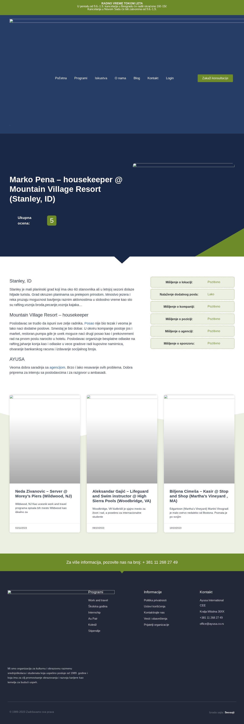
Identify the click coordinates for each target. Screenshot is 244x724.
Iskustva (101, 78)
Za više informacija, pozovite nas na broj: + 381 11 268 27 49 (122, 562)
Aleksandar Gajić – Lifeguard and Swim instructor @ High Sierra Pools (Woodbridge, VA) (121, 496)
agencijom (57, 367)
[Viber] (128, 712)
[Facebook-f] (115, 712)
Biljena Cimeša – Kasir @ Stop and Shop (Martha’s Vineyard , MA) (199, 496)
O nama (120, 78)
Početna (61, 78)
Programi (80, 78)
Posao (89, 323)
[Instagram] (122, 712)
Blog (137, 78)
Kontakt (153, 78)
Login (170, 78)
